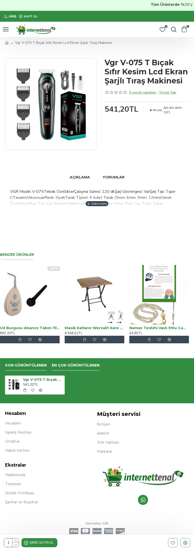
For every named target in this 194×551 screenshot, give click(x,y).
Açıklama (80, 177)
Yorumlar (114, 177)
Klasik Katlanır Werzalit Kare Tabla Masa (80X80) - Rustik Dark (94, 328)
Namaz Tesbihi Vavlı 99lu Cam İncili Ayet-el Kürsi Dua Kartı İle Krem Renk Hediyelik (159, 328)
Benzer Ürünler (17, 255)
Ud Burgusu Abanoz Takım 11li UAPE (30, 328)
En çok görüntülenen (76, 365)
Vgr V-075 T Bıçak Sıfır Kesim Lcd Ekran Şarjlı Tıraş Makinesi (43, 379)
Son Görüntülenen (26, 365)
